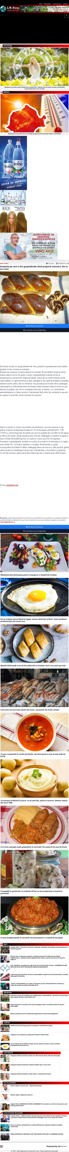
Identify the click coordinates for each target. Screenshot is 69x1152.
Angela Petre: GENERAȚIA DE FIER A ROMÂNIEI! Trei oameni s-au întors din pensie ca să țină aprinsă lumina (38, 1104)
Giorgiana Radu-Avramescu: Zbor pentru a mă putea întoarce (30, 1074)
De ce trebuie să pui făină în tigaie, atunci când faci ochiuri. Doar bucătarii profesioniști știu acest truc (34, 620)
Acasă (1, 263)
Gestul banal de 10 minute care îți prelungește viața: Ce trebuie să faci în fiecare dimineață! (37, 1005)
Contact (65, 4)
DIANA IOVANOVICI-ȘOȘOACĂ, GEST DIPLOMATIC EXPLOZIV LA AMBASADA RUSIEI (36, 1134)
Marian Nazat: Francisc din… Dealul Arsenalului (26, 1085)
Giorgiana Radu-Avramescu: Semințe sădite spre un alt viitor (30, 1064)
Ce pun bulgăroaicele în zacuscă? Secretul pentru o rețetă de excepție (32, 938)
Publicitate (47, 4)
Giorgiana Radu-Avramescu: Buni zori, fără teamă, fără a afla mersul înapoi (35, 1055)
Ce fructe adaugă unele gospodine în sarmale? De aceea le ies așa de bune (34, 847)
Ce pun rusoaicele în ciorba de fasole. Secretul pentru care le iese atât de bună (33, 755)
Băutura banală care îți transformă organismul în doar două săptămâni (34, 1013)
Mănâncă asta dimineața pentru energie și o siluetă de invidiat (29, 575)
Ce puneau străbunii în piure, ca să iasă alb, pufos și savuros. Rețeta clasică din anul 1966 (34, 801)
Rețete (6, 263)
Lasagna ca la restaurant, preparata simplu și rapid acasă (29, 1034)
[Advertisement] (34, 31)
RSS (40, 4)
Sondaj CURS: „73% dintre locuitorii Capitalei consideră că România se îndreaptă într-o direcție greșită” (39, 948)
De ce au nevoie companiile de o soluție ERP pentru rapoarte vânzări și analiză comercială (36, 1125)
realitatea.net (12, 485)
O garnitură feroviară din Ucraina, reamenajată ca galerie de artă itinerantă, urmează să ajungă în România (39, 975)
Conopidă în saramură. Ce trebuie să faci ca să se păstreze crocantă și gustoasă (31, 892)
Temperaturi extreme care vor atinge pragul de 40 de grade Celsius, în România (34, 133)
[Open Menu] (1, 15)
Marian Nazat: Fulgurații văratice (21, 1095)
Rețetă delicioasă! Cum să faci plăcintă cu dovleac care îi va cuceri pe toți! (33, 665)
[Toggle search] (66, 15)
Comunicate (57, 4)
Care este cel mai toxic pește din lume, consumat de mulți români (30, 710)
